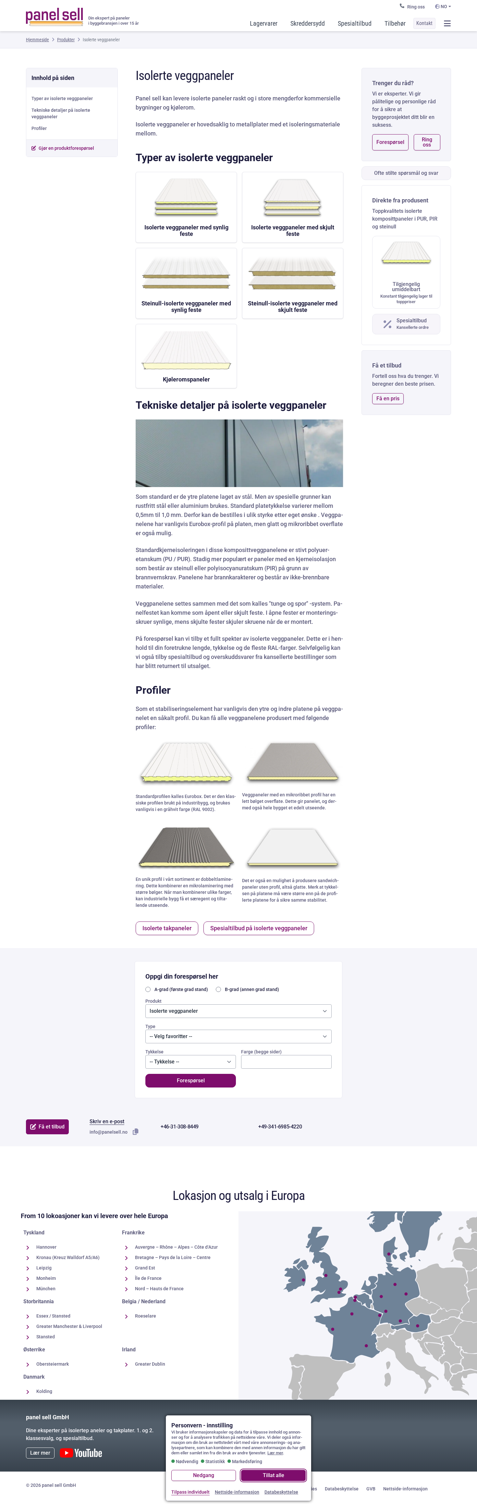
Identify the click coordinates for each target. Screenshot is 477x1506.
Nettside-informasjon (405, 1488)
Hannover (46, 1247)
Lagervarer (263, 23)
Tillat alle (273, 1475)
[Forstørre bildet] (239, 453)
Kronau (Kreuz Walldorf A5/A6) (68, 1257)
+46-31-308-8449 (180, 1127)
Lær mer (40, 1453)
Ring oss (416, 6)
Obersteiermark (52, 1364)
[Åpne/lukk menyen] (447, 23)
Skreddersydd (307, 23)
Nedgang (203, 1475)
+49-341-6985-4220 (280, 1127)
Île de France (148, 1278)
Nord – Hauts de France (159, 1288)
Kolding (44, 1391)
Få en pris (387, 398)
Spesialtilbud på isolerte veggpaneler (258, 928)
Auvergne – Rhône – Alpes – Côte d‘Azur (176, 1247)
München (45, 1288)
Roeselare (145, 1316)
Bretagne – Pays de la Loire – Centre (173, 1257)
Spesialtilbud (355, 23)
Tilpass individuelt (190, 1492)
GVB (370, 1488)
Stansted (45, 1336)
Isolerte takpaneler (166, 928)
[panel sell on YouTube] (81, 1453)
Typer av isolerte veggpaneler (62, 98)
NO (443, 6)
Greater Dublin (150, 1364)
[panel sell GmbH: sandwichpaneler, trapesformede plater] (54, 14)
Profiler (39, 128)
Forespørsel (390, 142)
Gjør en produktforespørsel (66, 148)
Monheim (46, 1278)
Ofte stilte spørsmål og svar (406, 173)
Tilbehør (395, 23)
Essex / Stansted (53, 1316)
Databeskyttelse (342, 1488)
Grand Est (145, 1267)
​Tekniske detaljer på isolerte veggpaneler (60, 113)
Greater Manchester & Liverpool (69, 1326)
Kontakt (424, 23)
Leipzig (44, 1267)
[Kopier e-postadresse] (135, 1132)
